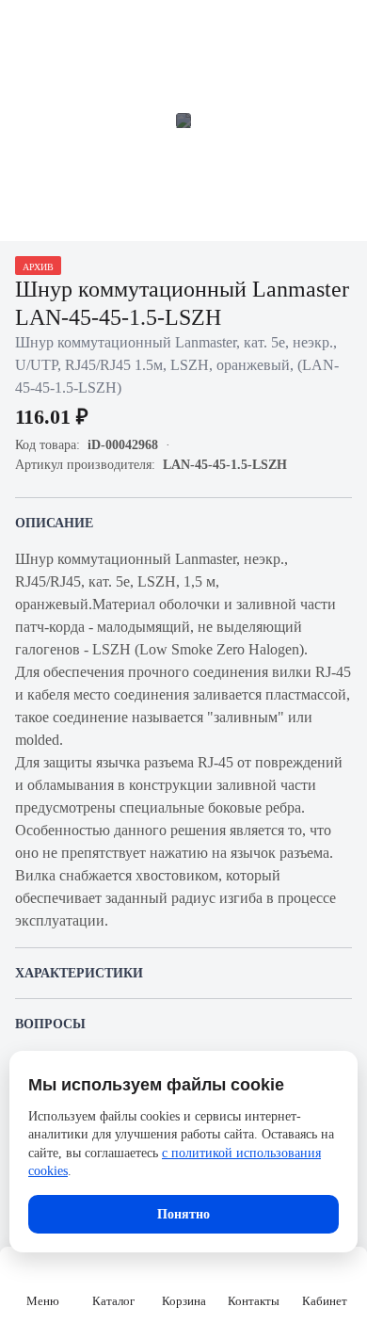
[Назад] (26, 26)
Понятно (183, 1214)
